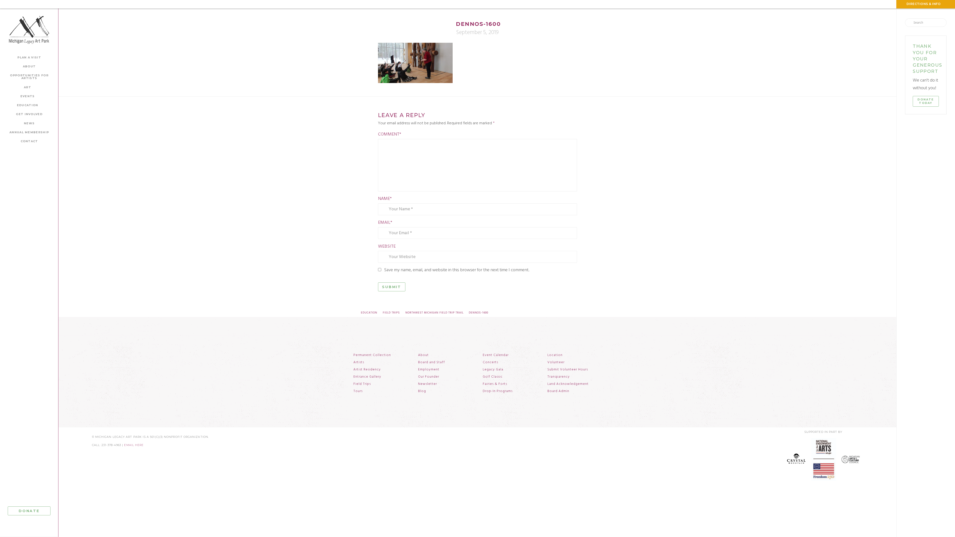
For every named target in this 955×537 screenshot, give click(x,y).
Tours (358, 391)
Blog (422, 391)
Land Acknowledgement (568, 384)
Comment (389, 134)
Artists (358, 362)
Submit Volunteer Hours (567, 369)
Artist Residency (367, 369)
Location (555, 355)
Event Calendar (496, 355)
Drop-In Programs (498, 391)
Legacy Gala (493, 369)
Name (385, 198)
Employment (428, 369)
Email (385, 222)
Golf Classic (493, 376)
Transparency (558, 376)
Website (387, 246)
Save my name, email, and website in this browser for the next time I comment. (456, 270)
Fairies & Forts (495, 384)
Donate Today (925, 101)
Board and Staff (431, 362)
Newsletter (427, 384)
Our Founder (428, 376)
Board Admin (558, 391)
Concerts (490, 362)
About (423, 355)
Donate (29, 511)
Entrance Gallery (367, 376)
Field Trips (362, 384)
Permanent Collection (372, 355)
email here (133, 445)
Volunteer (556, 362)
